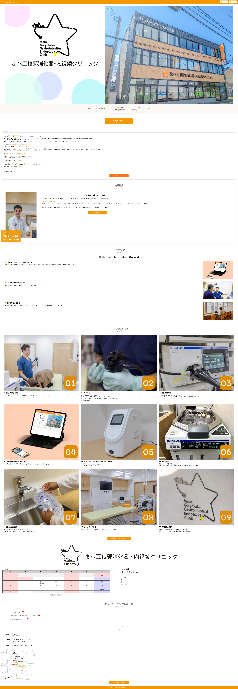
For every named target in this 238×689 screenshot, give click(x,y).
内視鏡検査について (104, 109)
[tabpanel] (119, 55)
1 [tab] (117, 103)
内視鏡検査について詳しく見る (118, 538)
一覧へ (118, 175)
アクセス (148, 109)
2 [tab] (119, 103)
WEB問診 (234, 2)
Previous (4, 55)
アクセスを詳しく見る (119, 682)
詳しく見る (96, 212)
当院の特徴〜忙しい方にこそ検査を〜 (120, 109)
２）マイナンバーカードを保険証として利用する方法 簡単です (21, 615)
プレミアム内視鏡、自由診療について (136, 109)
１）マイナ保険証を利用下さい (13, 612)
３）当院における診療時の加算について (15, 619)
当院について (91, 109)
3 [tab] (120, 103)
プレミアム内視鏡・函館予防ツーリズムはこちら (119, 121)
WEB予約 (225, 2)
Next (234, 55)
